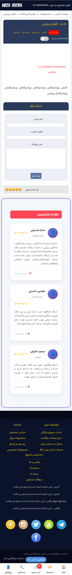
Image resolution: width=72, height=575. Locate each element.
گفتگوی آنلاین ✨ (36, 559)
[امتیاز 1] (6, 189)
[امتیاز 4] (11, 189)
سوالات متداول (34, 479)
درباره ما (34, 474)
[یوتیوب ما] (48, 524)
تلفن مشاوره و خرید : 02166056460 (51, 5)
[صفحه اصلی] (12, 6)
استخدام (34, 468)
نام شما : (38, 119)
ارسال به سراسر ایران (51, 444)
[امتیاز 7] (16, 189)
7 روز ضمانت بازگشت (51, 438)
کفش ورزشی (9, 14)
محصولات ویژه (17, 438)
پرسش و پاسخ (17, 444)
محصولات (45, 14)
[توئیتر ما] (36, 524)
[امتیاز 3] (9, 189)
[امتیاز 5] (12, 189)
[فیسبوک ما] (36, 537)
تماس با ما (34, 462)
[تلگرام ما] (61, 524)
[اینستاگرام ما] (23, 524)
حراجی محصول (17, 432)
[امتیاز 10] (21, 189)
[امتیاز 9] (19, 189)
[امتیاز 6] (14, 189)
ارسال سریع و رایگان (51, 432)
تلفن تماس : (36, 132)
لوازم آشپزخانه (28, 14)
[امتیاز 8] (17, 189)
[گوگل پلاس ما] (10, 524)
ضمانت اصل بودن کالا (51, 450)
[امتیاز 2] (7, 189)
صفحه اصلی (61, 14)
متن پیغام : (37, 144)
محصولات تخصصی (17, 450)
